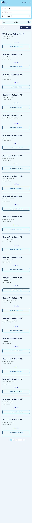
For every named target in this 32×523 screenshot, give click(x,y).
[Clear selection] (29, 8)
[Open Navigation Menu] (29, 2)
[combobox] (17, 8)
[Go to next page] (24, 440)
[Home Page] (5, 3)
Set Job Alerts (24, 27)
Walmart (6, 36)
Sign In (24, 2)
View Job (16, 42)
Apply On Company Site (16, 46)
